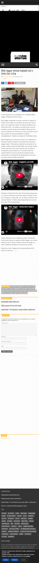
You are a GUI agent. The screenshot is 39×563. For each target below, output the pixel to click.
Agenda (3, 521)
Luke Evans (24, 288)
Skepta (4, 293)
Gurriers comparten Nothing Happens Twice (14, 506)
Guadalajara (31, 513)
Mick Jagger (32, 288)
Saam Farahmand (32, 291)
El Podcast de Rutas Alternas (28, 531)
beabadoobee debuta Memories (10, 302)
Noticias (16, 291)
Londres (30, 518)
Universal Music (23, 293)
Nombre (3, 336)
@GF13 (5, 79)
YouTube (19, 516)
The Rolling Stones (12, 293)
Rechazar (14, 560)
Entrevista (11, 518)
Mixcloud (17, 523)
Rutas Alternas (5, 438)
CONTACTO (3, 6)
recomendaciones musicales (28, 529)
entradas (9, 521)
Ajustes (23, 560)
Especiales (24, 518)
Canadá (21, 534)
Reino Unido (23, 291)
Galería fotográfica (13, 531)
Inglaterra (5, 288)
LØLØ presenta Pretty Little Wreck (11, 305)
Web (2, 346)
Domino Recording (28, 526)
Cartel (20, 526)
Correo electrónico (6, 341)
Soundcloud (5, 534)
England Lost (21, 286)
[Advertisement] (19, 31)
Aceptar (6, 560)
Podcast (4, 531)
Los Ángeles (28, 534)
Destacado (13, 286)
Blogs (24, 516)
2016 (12, 523)
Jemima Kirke (17, 288)
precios (31, 521)
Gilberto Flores (7, 77)
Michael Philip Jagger (7, 291)
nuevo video (24, 521)
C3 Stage (4, 536)
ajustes (28, 556)
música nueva (24, 523)
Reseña (3, 516)
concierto (31, 516)
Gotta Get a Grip (30, 286)
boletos (4, 518)
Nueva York (4, 529)
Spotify (17, 518)
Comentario (4, 323)
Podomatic (11, 536)
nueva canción (14, 534)
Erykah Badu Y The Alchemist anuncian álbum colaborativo (18, 309)
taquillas (13, 526)
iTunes (15, 250)
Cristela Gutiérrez (14, 529)
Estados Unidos (11, 516)
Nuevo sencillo (6, 526)
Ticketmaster (5, 523)
